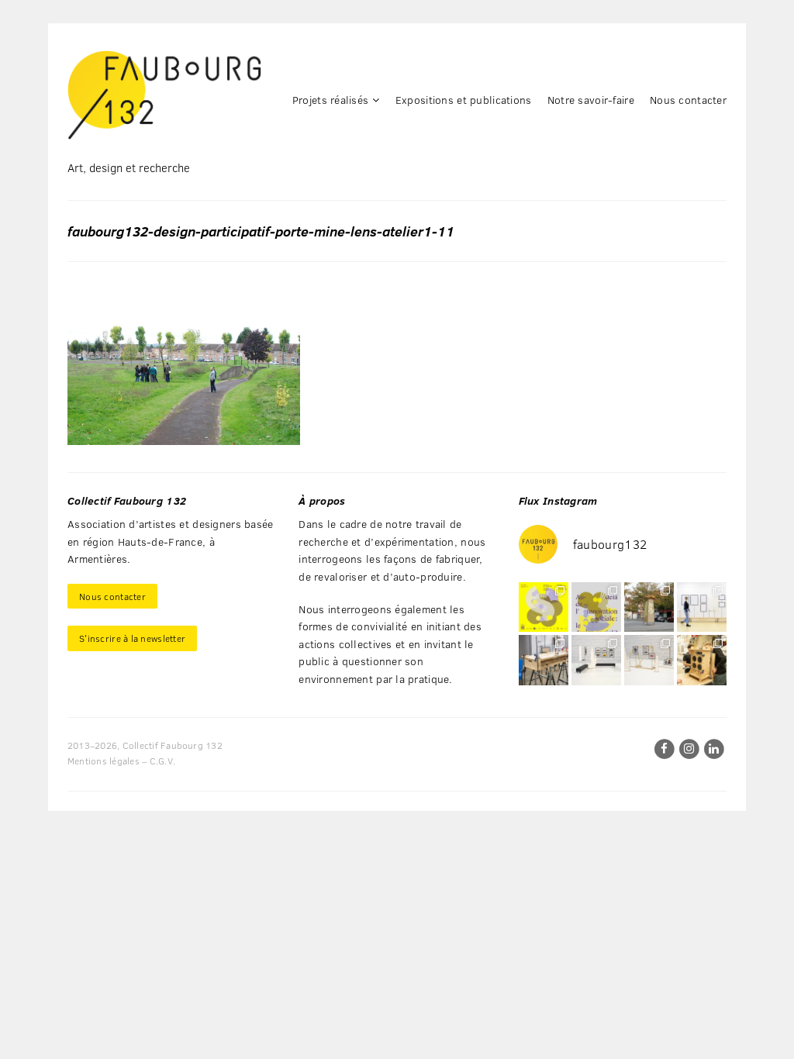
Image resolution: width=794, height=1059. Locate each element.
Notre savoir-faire (590, 99)
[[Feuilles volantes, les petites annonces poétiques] (649, 607)
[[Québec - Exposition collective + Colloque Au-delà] (543, 607)
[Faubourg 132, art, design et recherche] (164, 95)
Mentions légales (103, 760)
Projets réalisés (330, 99)
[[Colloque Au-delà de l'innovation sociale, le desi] (596, 607)
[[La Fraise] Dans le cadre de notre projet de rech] (702, 660)
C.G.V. (162, 760)
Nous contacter (688, 99)
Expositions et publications (463, 99)
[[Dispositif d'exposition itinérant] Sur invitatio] (702, 607)
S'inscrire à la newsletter (132, 638)
